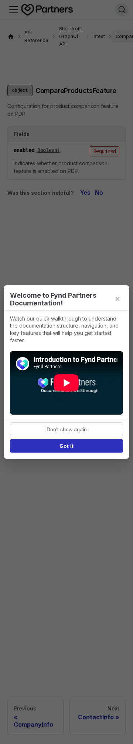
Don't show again (67, 429)
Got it (66, 446)
